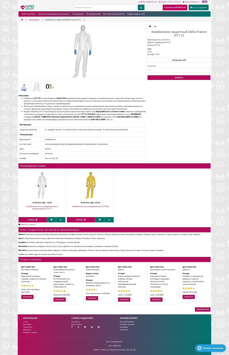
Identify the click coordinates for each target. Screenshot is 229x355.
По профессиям (93, 14)
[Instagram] (76, 327)
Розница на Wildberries (175, 7)
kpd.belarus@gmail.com (147, 2)
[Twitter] (96, 327)
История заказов (127, 324)
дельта (33, 224)
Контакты (163, 2)
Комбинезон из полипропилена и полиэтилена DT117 (42, 207)
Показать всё (203, 309)
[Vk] (89, 327)
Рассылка (124, 329)
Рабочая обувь (29, 14)
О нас (25, 321)
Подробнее (27, 297)
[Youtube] (83, 327)
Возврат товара (30, 332)
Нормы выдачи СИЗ (136, 14)
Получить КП (179, 60)
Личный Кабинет (127, 321)
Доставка (27, 324)
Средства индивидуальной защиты (54, 14)
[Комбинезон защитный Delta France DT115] (82, 51)
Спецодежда (77, 14)
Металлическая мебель (113, 14)
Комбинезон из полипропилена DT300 (90, 206)
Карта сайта (76, 324)
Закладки (124, 327)
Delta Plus (166, 40)
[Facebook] (69, 327)
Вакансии (27, 329)
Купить (179, 77)
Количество (151, 66)
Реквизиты (27, 327)
